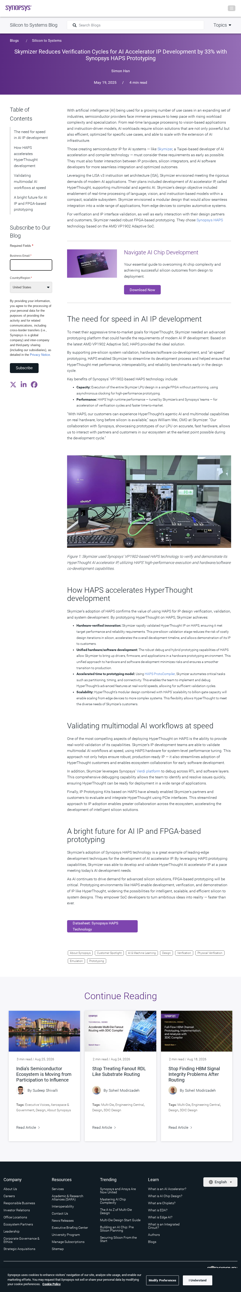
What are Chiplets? (161, 1203)
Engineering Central (129, 1105)
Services (58, 1189)
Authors (154, 1235)
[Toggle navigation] (231, 8)
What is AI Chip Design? (165, 1196)
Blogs (14, 40)
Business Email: (21, 255)
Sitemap (58, 1249)
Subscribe (24, 368)
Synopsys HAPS (210, 220)
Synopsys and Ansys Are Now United (118, 1190)
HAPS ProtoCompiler (160, 674)
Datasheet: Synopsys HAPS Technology (95, 926)
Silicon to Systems (47, 40)
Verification (184, 953)
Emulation (76, 961)
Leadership (12, 1231)
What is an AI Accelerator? (167, 1189)
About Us (10, 1189)
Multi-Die (107, 1105)
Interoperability (63, 1206)
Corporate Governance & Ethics (22, 1240)
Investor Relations (17, 1210)
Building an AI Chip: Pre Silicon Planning (117, 1228)
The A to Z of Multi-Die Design (116, 1211)
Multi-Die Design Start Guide (120, 1220)
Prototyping (96, 961)
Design (166, 953)
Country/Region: (21, 278)
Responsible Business (19, 1203)
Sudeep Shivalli (45, 1090)
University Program (66, 1235)
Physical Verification (209, 953)
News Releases (63, 1220)
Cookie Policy (51, 1284)
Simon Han (120, 71)
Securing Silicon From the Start (118, 1239)
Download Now (142, 290)
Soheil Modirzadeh (124, 1090)
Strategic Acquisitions (19, 1249)
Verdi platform (148, 771)
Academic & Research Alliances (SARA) (67, 1197)
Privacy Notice (40, 355)
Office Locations (15, 1217)
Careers (9, 1196)
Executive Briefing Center (70, 1227)
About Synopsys (80, 953)
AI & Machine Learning (142, 953)
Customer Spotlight (109, 953)
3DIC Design (112, 1110)
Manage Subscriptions (68, 1242)
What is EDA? (157, 1210)
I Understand (198, 1280)
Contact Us (60, 1213)
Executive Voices (37, 1105)
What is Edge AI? (160, 1217)
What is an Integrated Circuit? (164, 1225)
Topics (220, 25)
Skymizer (164, 149)
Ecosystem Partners (18, 1224)
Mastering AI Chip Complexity (113, 1200)
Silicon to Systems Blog (33, 25)
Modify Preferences (162, 1280)
